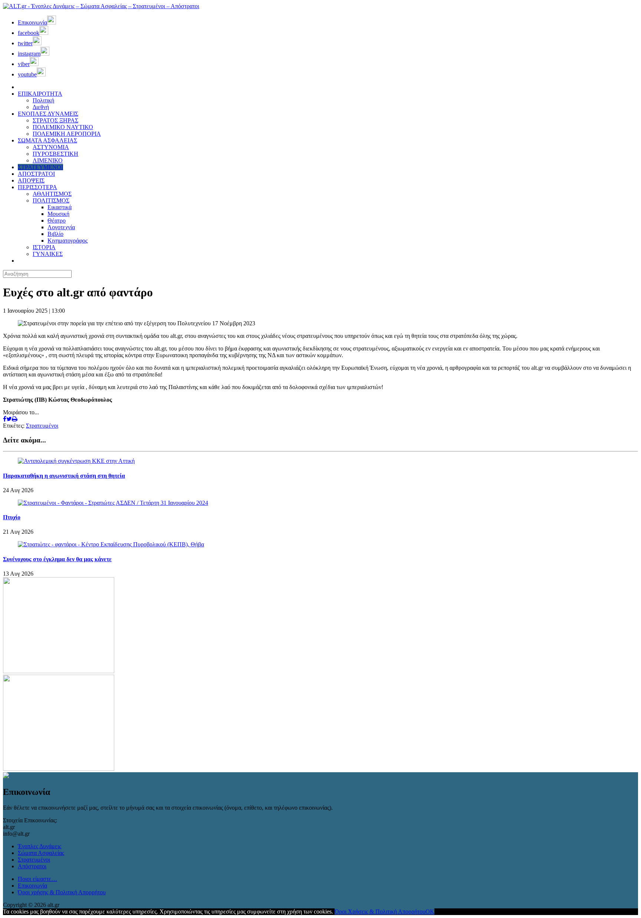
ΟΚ (429, 911)
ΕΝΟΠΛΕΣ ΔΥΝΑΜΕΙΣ (48, 114)
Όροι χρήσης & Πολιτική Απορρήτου (62, 892)
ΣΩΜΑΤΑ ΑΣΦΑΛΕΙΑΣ (47, 140)
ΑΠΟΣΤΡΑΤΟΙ (36, 174)
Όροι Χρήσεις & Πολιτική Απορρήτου (380, 911)
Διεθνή (41, 107)
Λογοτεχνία (61, 227)
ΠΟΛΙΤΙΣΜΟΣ (51, 200)
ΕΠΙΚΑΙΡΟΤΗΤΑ (40, 94)
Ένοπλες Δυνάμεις (39, 846)
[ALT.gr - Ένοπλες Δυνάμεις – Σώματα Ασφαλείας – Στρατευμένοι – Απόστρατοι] (101, 6)
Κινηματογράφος (67, 240)
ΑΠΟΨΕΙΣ (31, 180)
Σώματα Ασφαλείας (41, 853)
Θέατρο (56, 220)
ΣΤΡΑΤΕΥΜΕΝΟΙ (40, 167)
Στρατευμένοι (42, 425)
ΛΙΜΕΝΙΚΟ (48, 160)
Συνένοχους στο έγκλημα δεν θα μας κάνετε (57, 559)
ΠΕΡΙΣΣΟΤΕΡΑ (37, 187)
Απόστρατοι (32, 866)
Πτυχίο (11, 517)
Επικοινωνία (32, 885)
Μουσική (58, 214)
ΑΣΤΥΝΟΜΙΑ (51, 147)
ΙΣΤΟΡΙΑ (44, 247)
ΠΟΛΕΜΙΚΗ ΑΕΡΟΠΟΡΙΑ (67, 134)
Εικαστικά (59, 207)
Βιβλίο (55, 234)
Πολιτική (43, 100)
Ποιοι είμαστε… (37, 879)
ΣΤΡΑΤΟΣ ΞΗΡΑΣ (55, 120)
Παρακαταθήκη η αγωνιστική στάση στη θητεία (64, 476)
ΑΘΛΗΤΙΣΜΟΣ (52, 194)
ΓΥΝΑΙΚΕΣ (48, 254)
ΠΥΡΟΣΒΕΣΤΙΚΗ (55, 154)
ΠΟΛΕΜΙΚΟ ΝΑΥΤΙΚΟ (63, 127)
